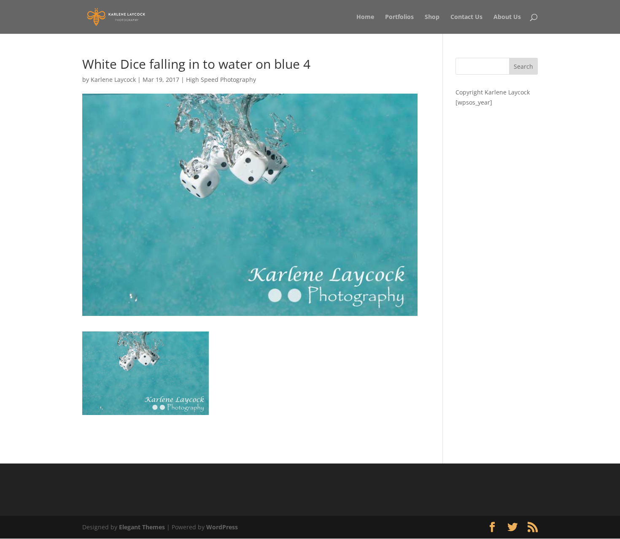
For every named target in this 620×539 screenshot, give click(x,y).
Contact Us (466, 17)
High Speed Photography (221, 79)
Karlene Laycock (113, 79)
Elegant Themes (142, 527)
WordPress (222, 527)
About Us (507, 17)
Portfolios (399, 17)
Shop (432, 17)
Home (365, 17)
